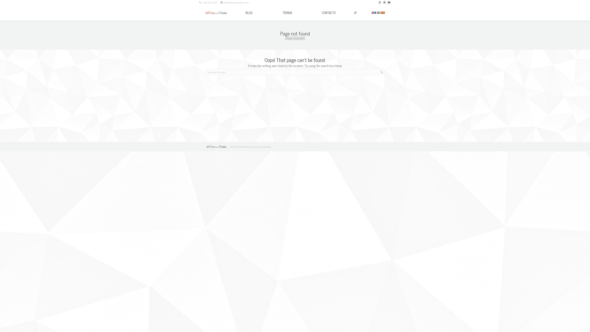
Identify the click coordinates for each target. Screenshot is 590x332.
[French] (376, 12)
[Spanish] (383, 12)
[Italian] (380, 12)
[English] (373, 12)
